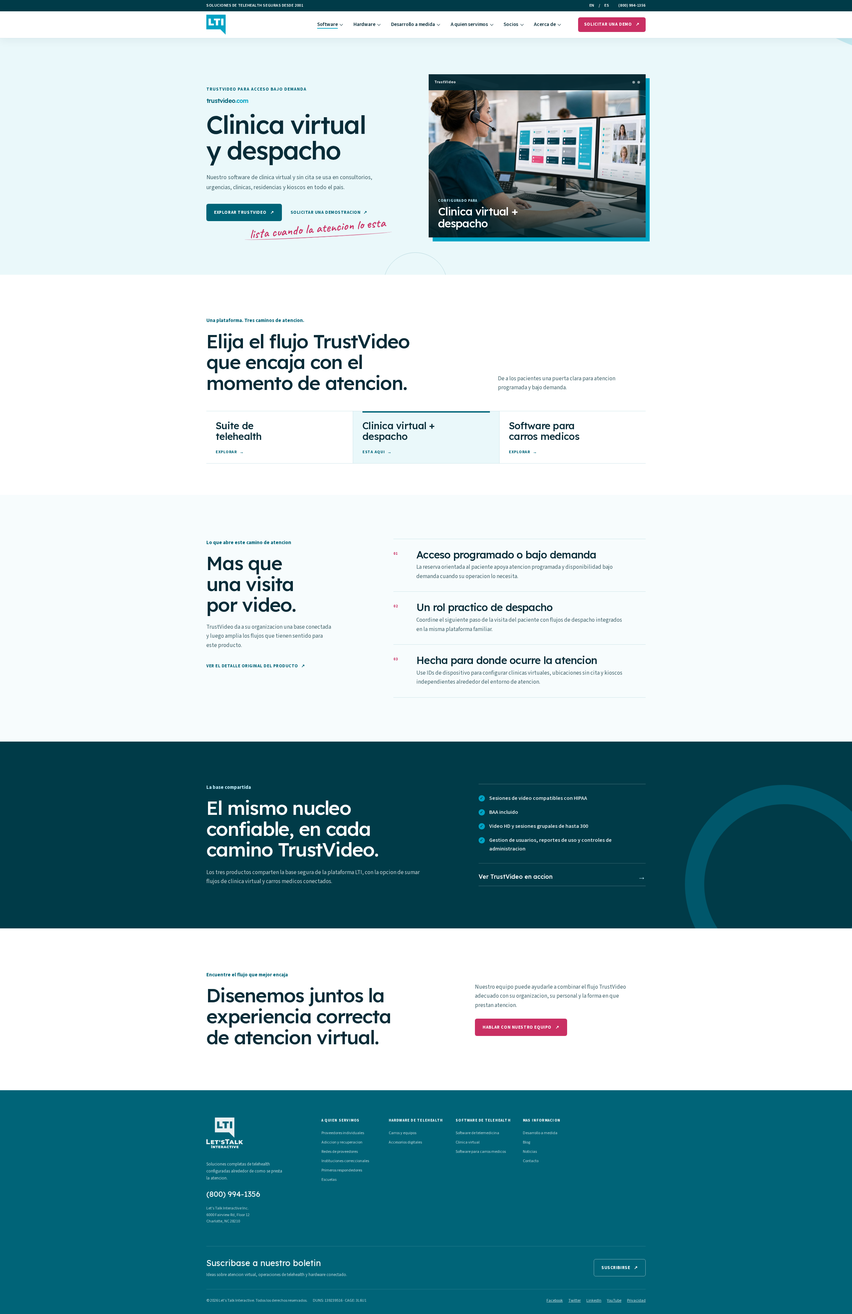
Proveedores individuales (342, 1133)
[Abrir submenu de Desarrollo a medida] (438, 24)
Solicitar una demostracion (329, 212)
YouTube (614, 1300)
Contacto (530, 1161)
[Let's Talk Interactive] (216, 25)
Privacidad (636, 1300)
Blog (526, 1142)
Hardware (364, 24)
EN (591, 5)
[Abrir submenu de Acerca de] (559, 24)
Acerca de (545, 24)
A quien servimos (469, 24)
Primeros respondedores (341, 1170)
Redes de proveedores (339, 1151)
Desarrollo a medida (413, 24)
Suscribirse (619, 1268)
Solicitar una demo (612, 24)
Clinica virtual (468, 1142)
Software (327, 24)
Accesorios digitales (405, 1142)
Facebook (554, 1300)
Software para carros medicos (481, 1151)
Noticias (530, 1151)
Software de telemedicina (477, 1133)
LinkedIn (593, 1300)
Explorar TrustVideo (244, 212)
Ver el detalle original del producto (255, 666)
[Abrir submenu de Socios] (522, 24)
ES (606, 5)
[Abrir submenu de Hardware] (379, 24)
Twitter (574, 1300)
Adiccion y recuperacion (341, 1142)
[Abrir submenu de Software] (341, 24)
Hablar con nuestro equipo (521, 1027)
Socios (511, 24)
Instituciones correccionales (345, 1161)
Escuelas (328, 1179)
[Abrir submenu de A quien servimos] (491, 24)
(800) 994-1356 (632, 5)
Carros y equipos (402, 1133)
